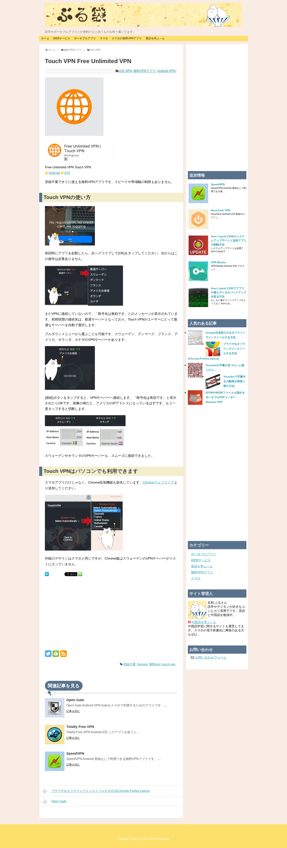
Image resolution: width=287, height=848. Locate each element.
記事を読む (73, 711)
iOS (67, 173)
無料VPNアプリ (144, 71)
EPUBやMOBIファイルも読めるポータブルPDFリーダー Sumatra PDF (225, 397)
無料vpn (154, 664)
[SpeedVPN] (54, 762)
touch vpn (169, 664)
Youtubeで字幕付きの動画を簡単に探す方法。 (234, 381)
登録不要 (129, 664)
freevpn (142, 664)
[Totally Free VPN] (54, 735)
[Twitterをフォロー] (48, 655)
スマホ (104, 38)
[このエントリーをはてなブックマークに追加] (47, 574)
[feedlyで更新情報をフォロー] (56, 655)
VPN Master (218, 262)
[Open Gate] (54, 708)
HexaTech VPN (220, 210)
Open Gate (75, 700)
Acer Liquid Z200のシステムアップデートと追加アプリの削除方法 (228, 240)
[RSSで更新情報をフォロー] (63, 655)
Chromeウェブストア (158, 482)
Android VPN (166, 71)
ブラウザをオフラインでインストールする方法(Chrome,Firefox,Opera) (100, 791)
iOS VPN (125, 71)
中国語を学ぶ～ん (203, 622)
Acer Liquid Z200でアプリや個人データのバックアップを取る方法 (228, 292)
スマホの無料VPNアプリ (127, 38)
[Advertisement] (111, 615)
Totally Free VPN (80, 727)
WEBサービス (61, 38)
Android (54, 173)
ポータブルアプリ (85, 38)
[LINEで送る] (80, 574)
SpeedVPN (75, 753)
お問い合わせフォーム (210, 657)
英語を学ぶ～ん (155, 38)
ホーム (45, 38)
